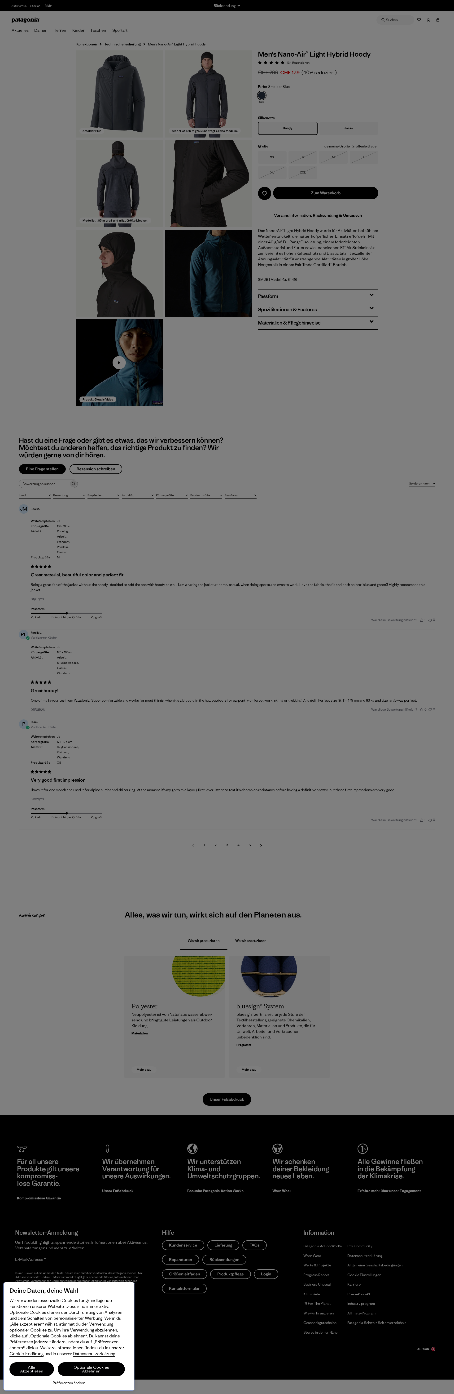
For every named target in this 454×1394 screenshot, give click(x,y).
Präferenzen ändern (69, 1383)
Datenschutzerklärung (94, 1353)
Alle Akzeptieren (32, 1369)
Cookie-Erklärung (26, 1353)
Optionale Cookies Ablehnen (91, 1369)
